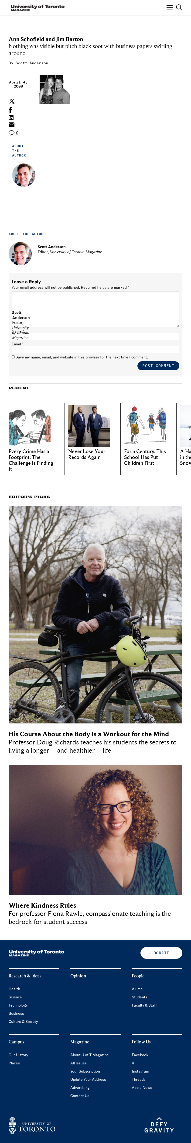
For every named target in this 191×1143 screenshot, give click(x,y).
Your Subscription (85, 1071)
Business (16, 1013)
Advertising (80, 1087)
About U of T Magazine (89, 1055)
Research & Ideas (25, 976)
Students (139, 997)
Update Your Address (88, 1079)
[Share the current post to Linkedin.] (11, 117)
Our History (18, 1055)
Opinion (78, 976)
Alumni (137, 989)
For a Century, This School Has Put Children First (145, 457)
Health (14, 989)
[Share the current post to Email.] (11, 125)
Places (14, 1063)
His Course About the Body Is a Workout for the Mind (89, 734)
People (138, 976)
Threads (139, 1079)
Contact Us (79, 1095)
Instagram (140, 1071)
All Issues (78, 1063)
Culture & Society (23, 1021)
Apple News (142, 1087)
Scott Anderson (32, 63)
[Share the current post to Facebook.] (10, 110)
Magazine (79, 1042)
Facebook (140, 1055)
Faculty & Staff (144, 1005)
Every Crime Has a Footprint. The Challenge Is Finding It (31, 460)
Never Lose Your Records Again (86, 454)
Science (15, 997)
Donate (161, 953)
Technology (18, 1005)
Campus (16, 1042)
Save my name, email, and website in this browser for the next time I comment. (82, 357)
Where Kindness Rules (42, 905)
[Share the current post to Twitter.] (11, 101)
